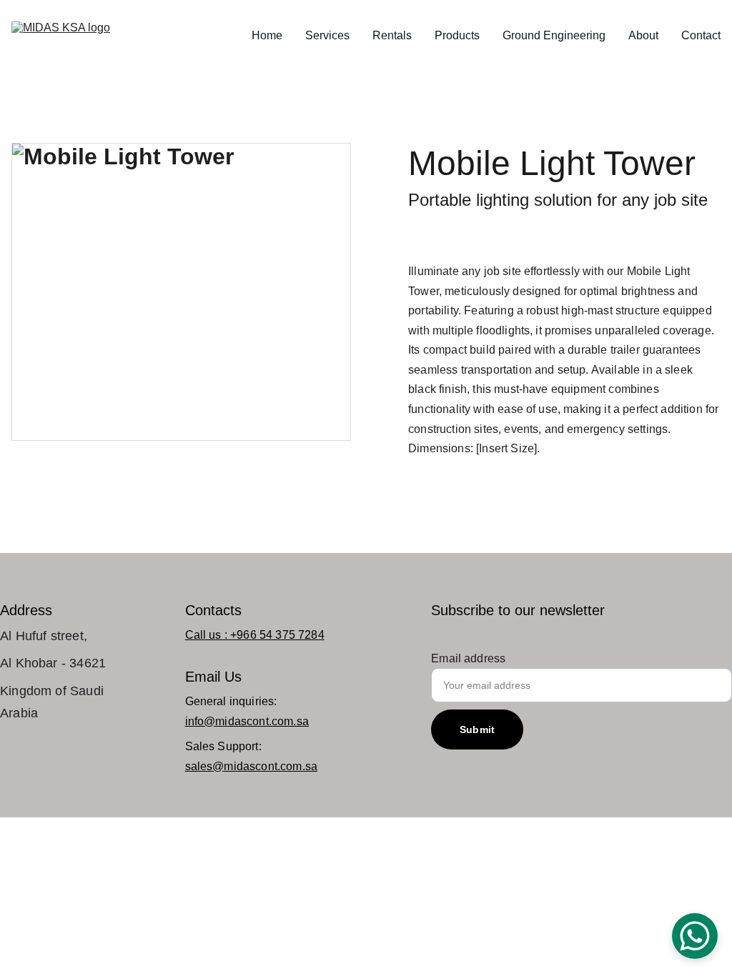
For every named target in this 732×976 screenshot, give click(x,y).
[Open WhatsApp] (695, 936)
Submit (477, 729)
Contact (701, 35)
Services (327, 35)
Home (267, 35)
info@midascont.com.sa (247, 721)
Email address (468, 658)
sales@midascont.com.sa (251, 766)
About (643, 35)
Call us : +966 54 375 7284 (255, 635)
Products (457, 35)
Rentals (392, 35)
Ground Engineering (554, 35)
